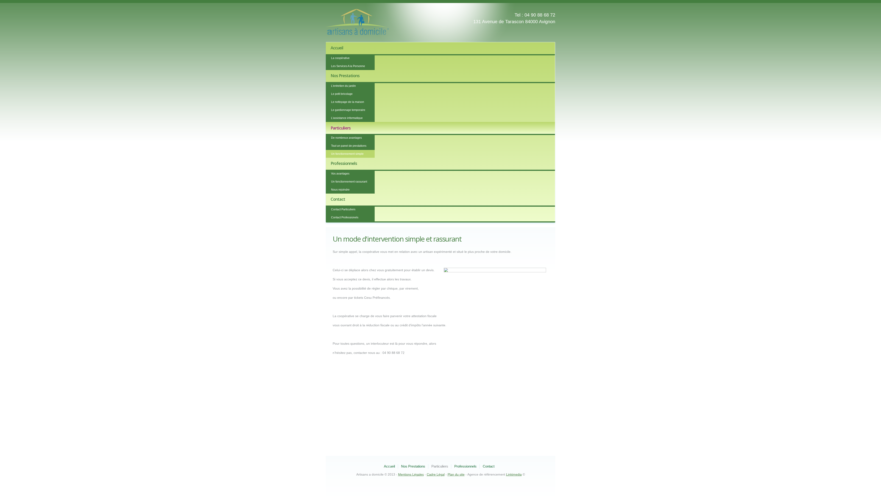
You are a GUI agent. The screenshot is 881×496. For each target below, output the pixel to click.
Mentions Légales (411, 474)
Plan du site (456, 474)
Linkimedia (514, 474)
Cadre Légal (436, 474)
